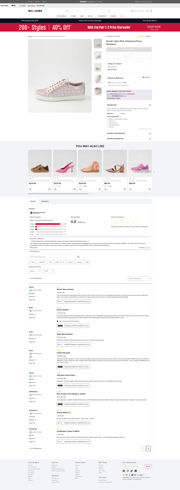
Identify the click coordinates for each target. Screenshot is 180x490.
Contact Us (55, 465)
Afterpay (30, 474)
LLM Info (30, 480)
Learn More (55, 480)
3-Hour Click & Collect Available (90, 20)
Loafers (77, 474)
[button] (153, 171)
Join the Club (55, 478)
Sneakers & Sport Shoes (105, 482)
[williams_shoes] (136, 471)
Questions (45, 201)
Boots (77, 478)
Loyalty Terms (55, 482)
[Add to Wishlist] (49, 189)
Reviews (33, 201)
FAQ (29, 478)
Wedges (77, 472)
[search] (109, 11)
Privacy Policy (137, 479)
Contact (30, 1)
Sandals (77, 465)
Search (148, 466)
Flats (76, 467)
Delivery (37, 1)
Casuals (101, 467)
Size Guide (31, 470)
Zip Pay (30, 476)
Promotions (31, 472)
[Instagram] (128, 471)
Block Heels (78, 476)
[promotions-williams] (90, 31)
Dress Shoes (102, 470)
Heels (77, 469)
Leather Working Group (58, 469)
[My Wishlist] (147, 11)
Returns (45, 1)
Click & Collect (32, 467)
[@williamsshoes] (132, 471)
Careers (54, 467)
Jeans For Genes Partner (59, 470)
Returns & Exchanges (34, 469)
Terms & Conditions (127, 479)
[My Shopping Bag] (151, 11)
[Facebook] (124, 471)
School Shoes (102, 480)
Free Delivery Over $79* (29, 20)
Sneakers (77, 470)
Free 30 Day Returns (150, 20)
